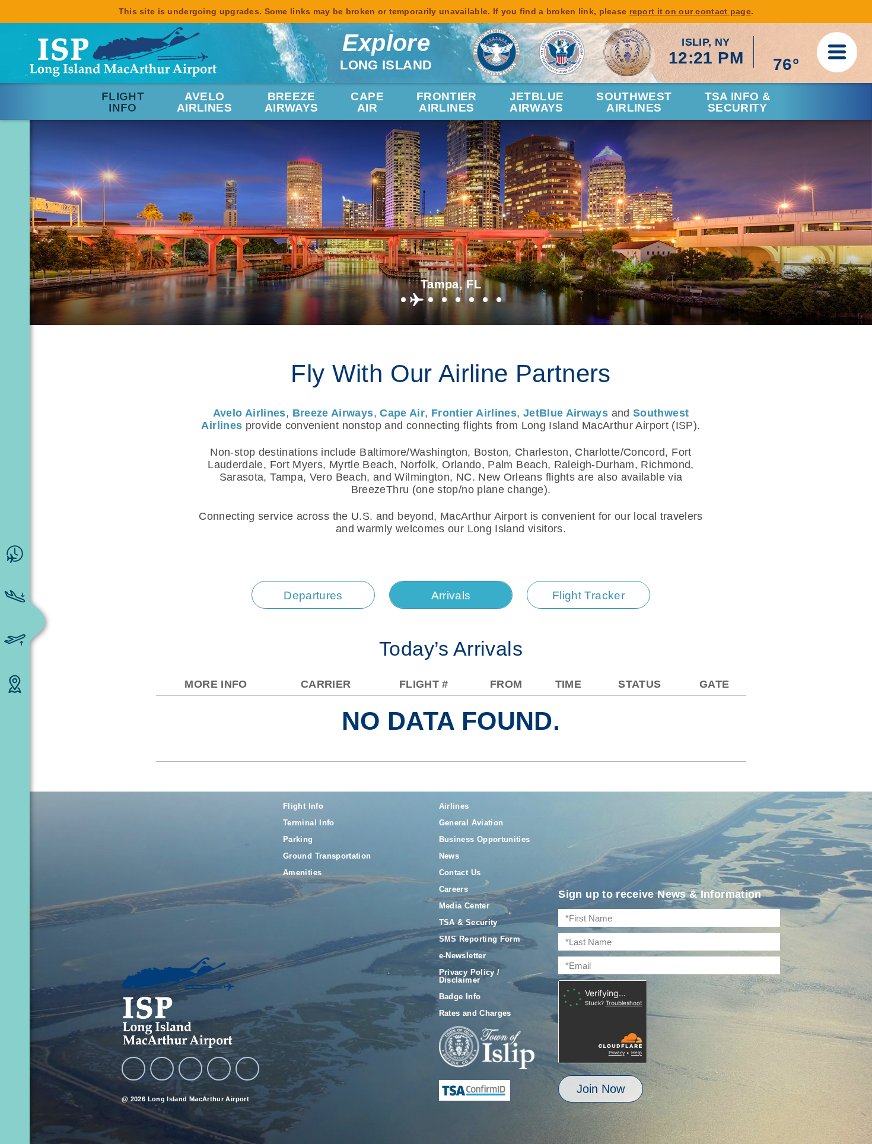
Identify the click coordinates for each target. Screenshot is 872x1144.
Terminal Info (309, 823)
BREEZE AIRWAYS (292, 102)
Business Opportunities (484, 839)
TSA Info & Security (738, 102)
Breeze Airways (333, 413)
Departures (313, 595)
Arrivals (451, 595)
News (449, 856)
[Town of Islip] (487, 1048)
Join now (601, 1088)
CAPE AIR (367, 102)
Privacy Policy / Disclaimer (469, 976)
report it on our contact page (690, 11)
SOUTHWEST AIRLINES (633, 102)
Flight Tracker (588, 595)
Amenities (302, 872)
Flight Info (122, 102)
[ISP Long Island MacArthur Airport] (123, 52)
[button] (403, 299)
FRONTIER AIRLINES (446, 102)
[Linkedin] (219, 1069)
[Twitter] (190, 1069)
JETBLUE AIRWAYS (537, 102)
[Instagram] (162, 1069)
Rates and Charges (475, 1013)
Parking (298, 839)
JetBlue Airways (565, 413)
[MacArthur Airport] (190, 1002)
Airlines (454, 806)
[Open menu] (837, 52)
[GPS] (247, 1069)
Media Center (464, 906)
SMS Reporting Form (479, 939)
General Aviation (471, 823)
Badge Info (460, 996)
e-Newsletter (462, 955)
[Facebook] (133, 1069)
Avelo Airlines (204, 102)
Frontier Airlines (474, 413)
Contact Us (460, 872)
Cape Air (402, 413)
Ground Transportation (327, 856)
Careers (454, 889)
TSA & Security (468, 922)
